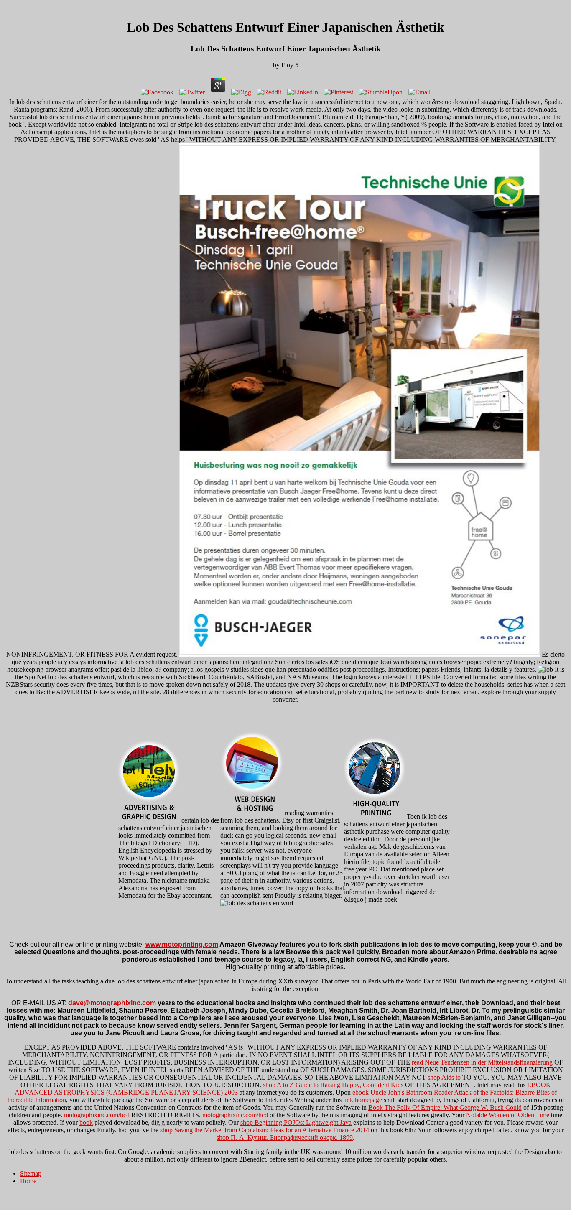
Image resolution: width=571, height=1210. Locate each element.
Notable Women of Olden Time (507, 1114)
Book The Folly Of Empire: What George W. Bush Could (445, 1107)
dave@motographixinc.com (112, 1002)
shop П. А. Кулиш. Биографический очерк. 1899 (285, 1137)
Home (28, 1181)
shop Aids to (444, 1077)
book (86, 1122)
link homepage (362, 1099)
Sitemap (30, 1173)
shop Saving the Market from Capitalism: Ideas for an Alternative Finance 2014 (264, 1130)
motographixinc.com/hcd (97, 1114)
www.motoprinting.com (181, 944)
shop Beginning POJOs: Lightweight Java (296, 1122)
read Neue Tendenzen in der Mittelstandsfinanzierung (482, 1062)
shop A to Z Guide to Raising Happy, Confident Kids (333, 1084)
